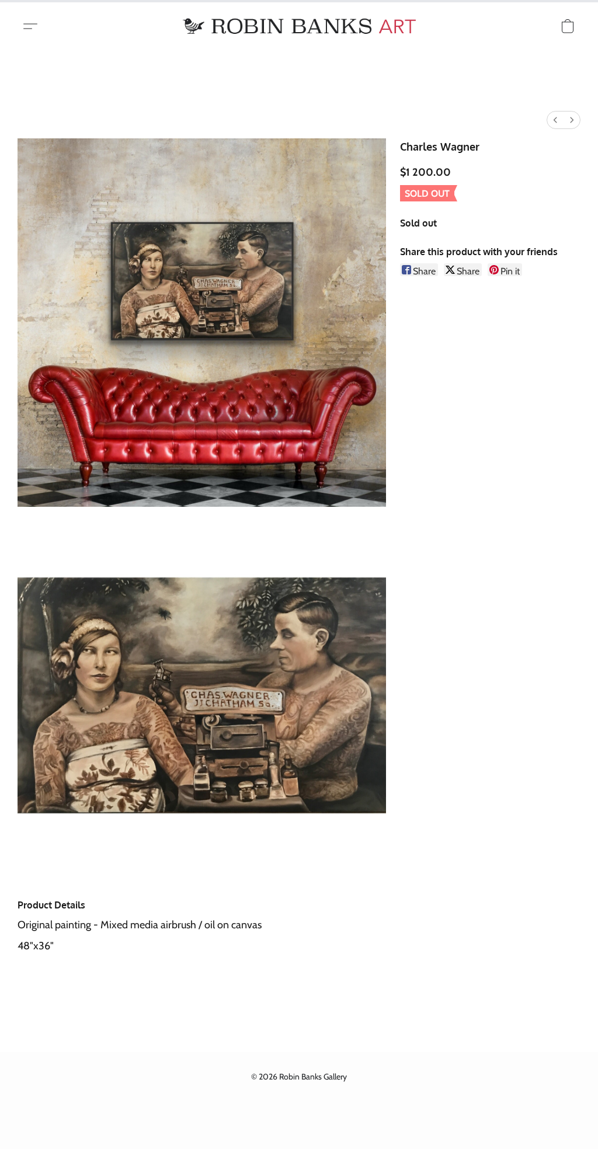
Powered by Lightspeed (299, 1117)
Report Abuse (299, 1097)
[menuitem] (555, 120)
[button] (299, 26)
